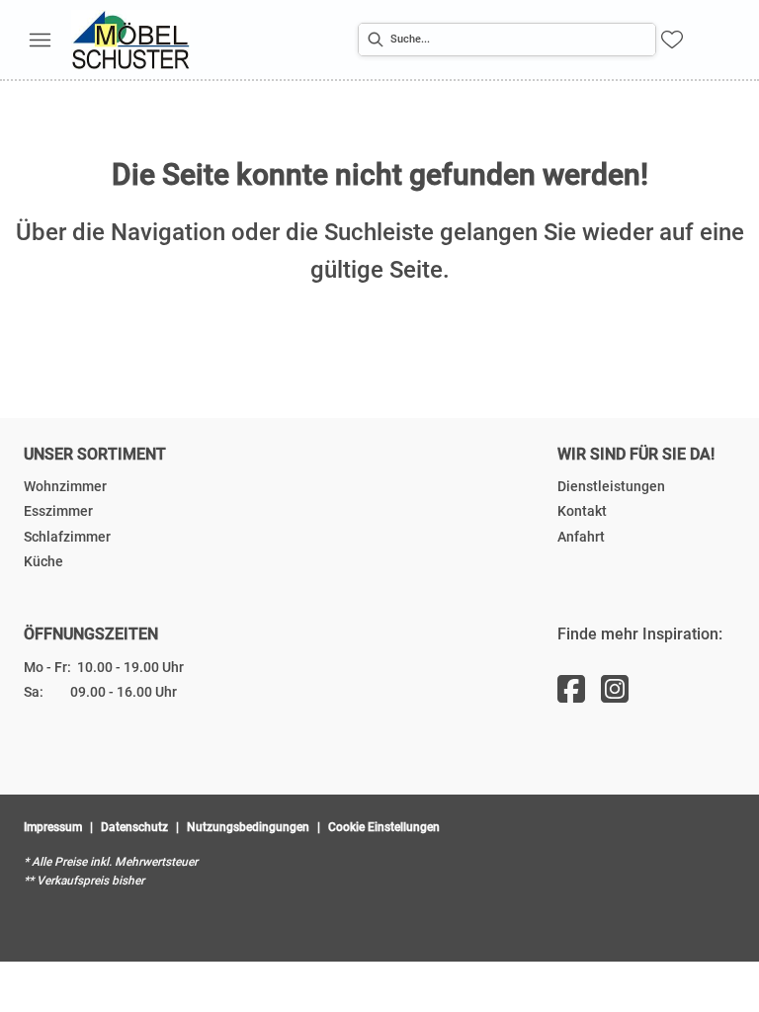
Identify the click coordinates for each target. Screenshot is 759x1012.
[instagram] (615, 690)
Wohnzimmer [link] (65, 486)
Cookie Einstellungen (384, 827)
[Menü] (39, 39)
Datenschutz (134, 827)
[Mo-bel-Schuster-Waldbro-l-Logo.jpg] (130, 39)
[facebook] (571, 690)
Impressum (53, 827)
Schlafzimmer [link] (67, 537)
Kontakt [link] (582, 511)
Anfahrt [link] (581, 537)
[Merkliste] (672, 39)
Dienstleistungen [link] (611, 486)
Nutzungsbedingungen (248, 827)
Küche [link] (43, 561)
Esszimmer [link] (58, 511)
